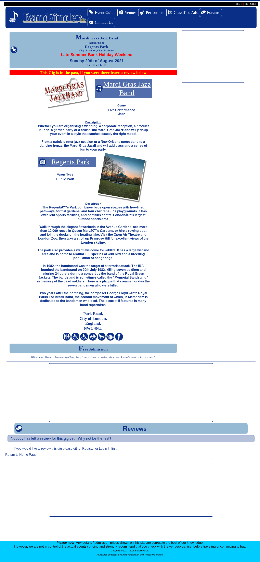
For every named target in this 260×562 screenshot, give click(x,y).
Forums (213, 12)
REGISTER (250, 4)
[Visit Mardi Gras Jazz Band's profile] (65, 91)
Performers (155, 12)
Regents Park (70, 162)
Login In (104, 448)
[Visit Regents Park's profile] (121, 177)
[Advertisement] (213, 56)
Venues (130, 12)
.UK (54, 17)
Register (88, 448)
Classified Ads (186, 12)
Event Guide (105, 12)
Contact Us (104, 22)
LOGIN (238, 4)
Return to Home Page (21, 454)
